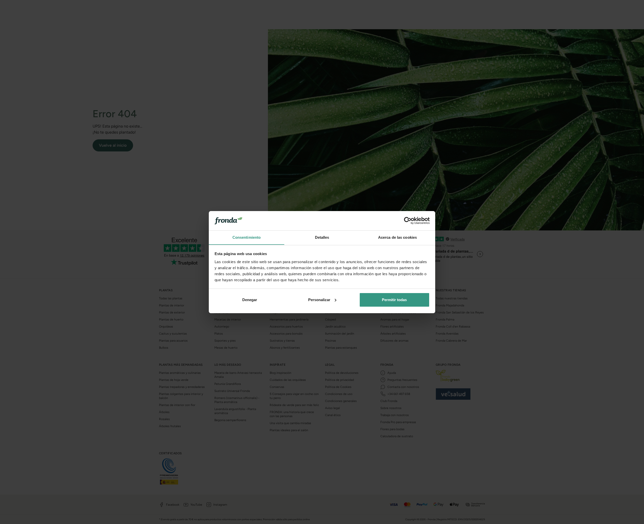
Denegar (249, 300)
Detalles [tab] (322, 237)
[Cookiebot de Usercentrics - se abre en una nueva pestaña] (408, 220)
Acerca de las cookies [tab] (397, 237)
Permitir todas (394, 300)
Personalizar (319, 300)
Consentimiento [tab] (246, 237)
